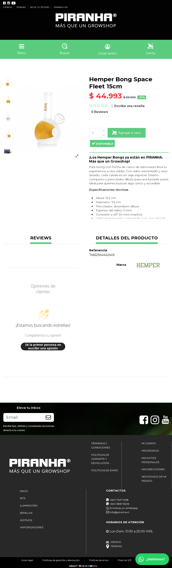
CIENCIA (8, 7)
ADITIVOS (26, 520)
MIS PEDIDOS (150, 450)
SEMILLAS (26, 512)
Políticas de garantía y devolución (61, 560)
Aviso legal (27, 560)
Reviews (40, 238)
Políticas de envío (98, 560)
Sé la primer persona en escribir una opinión (43, 346)
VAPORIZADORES (31, 527)
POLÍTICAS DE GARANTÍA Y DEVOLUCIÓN (100, 459)
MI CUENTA (149, 443)
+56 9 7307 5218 (119, 499)
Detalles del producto (127, 238)
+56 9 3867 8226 (119, 503)
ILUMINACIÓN (28, 505)
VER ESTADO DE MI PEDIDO (154, 478)
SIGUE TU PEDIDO (40, 7)
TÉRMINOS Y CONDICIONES (100, 445)
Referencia (98, 250)
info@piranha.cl (119, 512)
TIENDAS (21, 7)
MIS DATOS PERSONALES (150, 460)
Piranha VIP (125, 560)
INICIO (24, 491)
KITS (22, 498)
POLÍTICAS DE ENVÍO (104, 470)
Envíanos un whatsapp (123, 508)
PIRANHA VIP (61, 7)
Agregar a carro (129, 133)
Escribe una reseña (129, 106)
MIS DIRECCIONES (153, 469)
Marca (121, 265)
